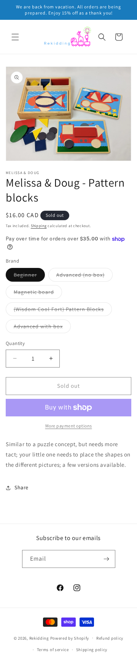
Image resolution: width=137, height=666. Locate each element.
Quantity (15, 343)
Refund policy (109, 638)
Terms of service (53, 649)
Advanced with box (42, 328)
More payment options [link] (68, 426)
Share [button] (21, 487)
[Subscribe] (106, 559)
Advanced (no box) (84, 276)
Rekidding (39, 637)
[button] (15, 37)
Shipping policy (92, 649)
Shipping (39, 225)
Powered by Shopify (69, 637)
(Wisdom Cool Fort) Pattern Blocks (63, 310)
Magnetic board (38, 293)
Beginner (29, 276)
